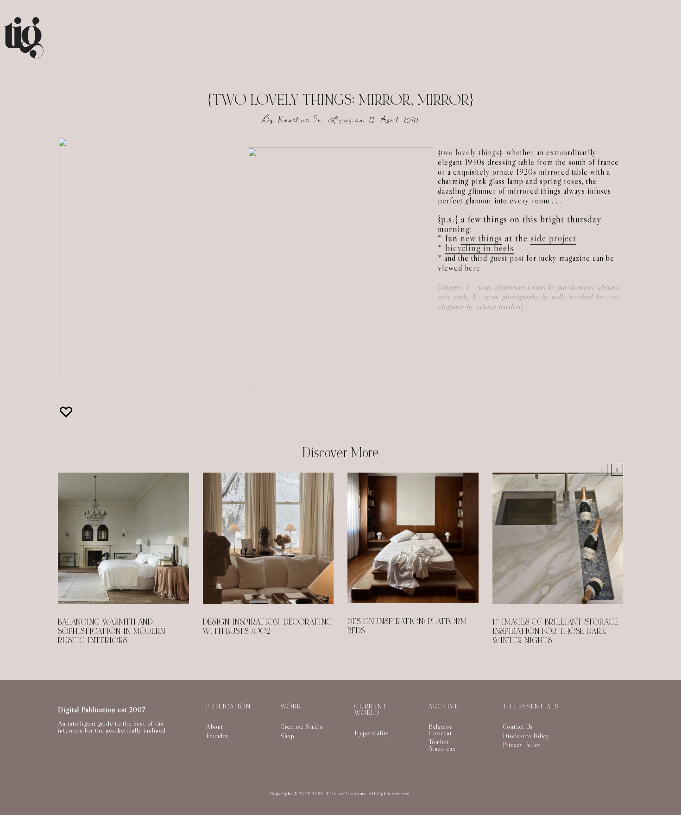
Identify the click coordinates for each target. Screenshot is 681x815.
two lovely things (470, 153)
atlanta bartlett (498, 306)
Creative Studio (301, 726)
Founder (217, 735)
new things (481, 238)
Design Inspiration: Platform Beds (407, 626)
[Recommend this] (67, 412)
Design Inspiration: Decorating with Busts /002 (267, 627)
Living (340, 120)
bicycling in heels (479, 247)
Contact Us (518, 726)
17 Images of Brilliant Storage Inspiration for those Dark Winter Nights (555, 631)
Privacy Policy (522, 744)
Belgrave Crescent (440, 730)
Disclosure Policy (526, 735)
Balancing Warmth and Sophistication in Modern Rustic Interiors (111, 631)
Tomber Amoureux (442, 745)
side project (553, 238)
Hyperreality (371, 733)
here (472, 268)
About (214, 726)
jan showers (575, 287)
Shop (287, 735)
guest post (507, 258)
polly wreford (572, 296)
